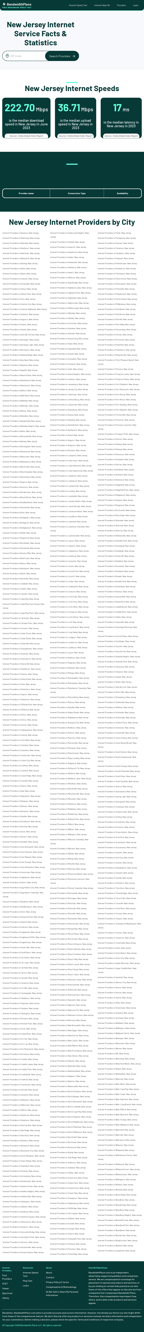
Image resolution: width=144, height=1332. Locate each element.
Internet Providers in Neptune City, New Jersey (69, 1010)
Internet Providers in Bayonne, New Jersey (20, 365)
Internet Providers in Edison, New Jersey (20, 882)
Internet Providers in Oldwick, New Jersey (67, 1218)
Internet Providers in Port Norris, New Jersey (117, 399)
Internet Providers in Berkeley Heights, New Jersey (24, 426)
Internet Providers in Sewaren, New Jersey (116, 672)
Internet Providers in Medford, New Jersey (68, 773)
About (49, 1272)
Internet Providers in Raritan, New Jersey (115, 464)
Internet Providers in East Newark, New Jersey (22, 857)
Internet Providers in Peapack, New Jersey (116, 258)
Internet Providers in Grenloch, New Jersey (21, 1171)
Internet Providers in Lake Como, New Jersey (69, 460)
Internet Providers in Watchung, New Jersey (116, 1058)
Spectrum (7, 1293)
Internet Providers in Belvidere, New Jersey (21, 416)
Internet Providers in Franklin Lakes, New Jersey (23, 1064)
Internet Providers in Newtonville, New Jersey (69, 1086)
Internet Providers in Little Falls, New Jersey (69, 596)
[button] (62, 56)
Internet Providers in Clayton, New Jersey (20, 694)
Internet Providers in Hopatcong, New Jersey (69, 338)
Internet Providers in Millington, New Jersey (68, 834)
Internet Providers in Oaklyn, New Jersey (67, 1172)
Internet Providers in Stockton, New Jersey (116, 827)
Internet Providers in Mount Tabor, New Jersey (69, 974)
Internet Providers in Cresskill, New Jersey (20, 781)
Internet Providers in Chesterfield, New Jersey (22, 679)
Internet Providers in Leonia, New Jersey (67, 566)
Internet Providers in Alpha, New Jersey (19, 268)
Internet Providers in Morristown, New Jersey (69, 939)
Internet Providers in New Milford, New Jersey (69, 1045)
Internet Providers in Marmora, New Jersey (68, 738)
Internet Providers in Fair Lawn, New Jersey (21, 962)
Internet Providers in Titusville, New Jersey (116, 903)
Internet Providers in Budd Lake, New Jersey (21, 558)
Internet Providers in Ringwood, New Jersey (116, 505)
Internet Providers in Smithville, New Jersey (116, 712)
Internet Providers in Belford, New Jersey (20, 390)
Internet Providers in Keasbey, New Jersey (68, 420)
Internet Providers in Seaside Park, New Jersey (118, 661)
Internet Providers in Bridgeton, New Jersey (21, 522)
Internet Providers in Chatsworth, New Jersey (22, 659)
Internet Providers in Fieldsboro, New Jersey (21, 998)
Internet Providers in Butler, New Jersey (19, 573)
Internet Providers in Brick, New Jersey (19, 512)
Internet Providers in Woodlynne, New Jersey (116, 1230)
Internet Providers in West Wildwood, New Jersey (118, 1124)
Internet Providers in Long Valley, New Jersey (69, 632)
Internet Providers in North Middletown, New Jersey (72, 1122)
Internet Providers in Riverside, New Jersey (116, 525)
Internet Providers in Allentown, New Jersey (21, 253)
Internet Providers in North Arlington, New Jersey (71, 1091)
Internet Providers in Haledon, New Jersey (20, 1206)
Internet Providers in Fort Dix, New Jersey (20, 1039)
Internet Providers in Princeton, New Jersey (116, 420)
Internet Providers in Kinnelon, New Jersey (68, 450)
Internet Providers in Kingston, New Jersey (68, 445)
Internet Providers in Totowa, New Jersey (115, 913)
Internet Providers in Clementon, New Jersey (21, 699)
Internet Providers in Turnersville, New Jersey (117, 943)
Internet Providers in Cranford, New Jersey (21, 770)
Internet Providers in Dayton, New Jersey (20, 786)
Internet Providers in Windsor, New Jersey (115, 1184)
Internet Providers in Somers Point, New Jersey (118, 722)
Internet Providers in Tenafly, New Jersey (115, 878)
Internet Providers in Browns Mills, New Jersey (22, 553)
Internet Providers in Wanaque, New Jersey (116, 1038)
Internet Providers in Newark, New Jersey (67, 1061)
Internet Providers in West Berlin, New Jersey (117, 1084)
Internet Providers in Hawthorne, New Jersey (69, 252)
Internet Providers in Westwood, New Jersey (116, 1140)
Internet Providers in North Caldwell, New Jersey (70, 1106)
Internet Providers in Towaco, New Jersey (115, 918)
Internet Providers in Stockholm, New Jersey (116, 822)
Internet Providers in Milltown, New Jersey (68, 848)
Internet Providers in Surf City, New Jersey (115, 857)
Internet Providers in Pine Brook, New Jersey (116, 314)
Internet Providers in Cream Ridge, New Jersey (22, 775)
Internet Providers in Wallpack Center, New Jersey (119, 1033)
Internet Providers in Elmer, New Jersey (19, 912)
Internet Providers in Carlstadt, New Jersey (21, 618)
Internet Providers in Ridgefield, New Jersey (116, 485)
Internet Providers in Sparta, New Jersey (115, 786)
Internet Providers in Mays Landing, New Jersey (70, 758)
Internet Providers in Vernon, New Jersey (115, 987)
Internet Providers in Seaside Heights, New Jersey (119, 656)
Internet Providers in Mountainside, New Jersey (70, 984)
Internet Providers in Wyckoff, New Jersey (115, 1245)
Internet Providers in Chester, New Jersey (20, 674)
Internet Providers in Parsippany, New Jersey (117, 238)
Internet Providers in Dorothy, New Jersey (20, 826)
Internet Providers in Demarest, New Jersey (21, 811)
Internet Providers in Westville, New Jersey (116, 1135)
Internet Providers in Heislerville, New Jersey (69, 262)
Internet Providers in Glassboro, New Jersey (21, 1120)
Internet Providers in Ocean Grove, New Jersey (69, 1188)
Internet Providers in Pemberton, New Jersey (117, 268)
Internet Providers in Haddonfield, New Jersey (22, 1196)
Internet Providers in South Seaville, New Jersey (118, 781)
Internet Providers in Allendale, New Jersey (21, 243)
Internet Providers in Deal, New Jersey (19, 791)
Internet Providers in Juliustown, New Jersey (69, 404)
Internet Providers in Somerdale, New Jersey (116, 717)
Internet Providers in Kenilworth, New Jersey (69, 430)
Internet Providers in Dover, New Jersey (19, 831)
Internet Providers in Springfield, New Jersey (117, 801)
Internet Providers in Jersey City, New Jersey (69, 389)
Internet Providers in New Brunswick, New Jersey (70, 1025)
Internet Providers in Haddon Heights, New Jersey (24, 1191)
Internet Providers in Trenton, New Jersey (115, 932)
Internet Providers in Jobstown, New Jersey (68, 394)
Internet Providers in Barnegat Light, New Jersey (23, 345)
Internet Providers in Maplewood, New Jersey (69, 717)
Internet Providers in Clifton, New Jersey (20, 714)
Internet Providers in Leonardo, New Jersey (68, 561)
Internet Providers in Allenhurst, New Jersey (21, 248)
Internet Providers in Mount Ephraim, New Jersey (70, 949)
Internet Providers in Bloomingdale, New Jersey (23, 472)
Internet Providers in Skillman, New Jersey (115, 707)
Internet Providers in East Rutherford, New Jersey (24, 867)
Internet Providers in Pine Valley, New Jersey (116, 324)
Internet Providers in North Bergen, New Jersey (70, 1096)
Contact (50, 1277)
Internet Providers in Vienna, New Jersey (115, 997)
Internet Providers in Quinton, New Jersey (115, 439)
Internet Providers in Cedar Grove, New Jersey (22, 633)
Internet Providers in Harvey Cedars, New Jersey (23, 1252)
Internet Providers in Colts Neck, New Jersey (21, 740)
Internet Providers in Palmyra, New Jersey (68, 1244)
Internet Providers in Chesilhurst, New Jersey (22, 669)
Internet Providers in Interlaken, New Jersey (68, 359)
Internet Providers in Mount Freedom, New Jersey (71, 954)
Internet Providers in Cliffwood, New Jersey (21, 709)
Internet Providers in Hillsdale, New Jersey (68, 313)
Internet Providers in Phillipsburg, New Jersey (117, 304)
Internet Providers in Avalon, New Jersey (20, 324)
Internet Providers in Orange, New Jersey (67, 1228)
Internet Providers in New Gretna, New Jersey (69, 1035)
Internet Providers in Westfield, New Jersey (116, 1130)
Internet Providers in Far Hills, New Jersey (20, 988)
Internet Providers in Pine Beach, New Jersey (116, 309)
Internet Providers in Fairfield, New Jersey (20, 967)
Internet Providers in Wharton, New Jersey (116, 1145)
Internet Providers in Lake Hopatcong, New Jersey (71, 470)
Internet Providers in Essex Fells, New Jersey (21, 947)
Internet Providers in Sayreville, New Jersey (116, 622)
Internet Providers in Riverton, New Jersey (115, 530)
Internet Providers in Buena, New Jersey (19, 563)
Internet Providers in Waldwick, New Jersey (116, 1023)
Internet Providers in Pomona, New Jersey (115, 369)
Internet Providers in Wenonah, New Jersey (116, 1079)
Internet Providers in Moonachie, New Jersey (69, 918)
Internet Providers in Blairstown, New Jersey (21, 456)
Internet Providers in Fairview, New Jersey (20, 978)
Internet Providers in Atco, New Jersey (19, 299)
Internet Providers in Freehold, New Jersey (21, 1079)
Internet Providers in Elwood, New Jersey (20, 922)
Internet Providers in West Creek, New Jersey (117, 1094)
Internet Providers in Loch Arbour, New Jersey (69, 617)
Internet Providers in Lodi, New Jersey (66, 622)
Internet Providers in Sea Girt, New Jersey (115, 646)
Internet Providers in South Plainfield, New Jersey (119, 771)
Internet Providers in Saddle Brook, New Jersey (118, 607)
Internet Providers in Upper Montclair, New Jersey (119, 963)
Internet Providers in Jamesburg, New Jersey (69, 384)
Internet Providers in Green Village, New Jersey (22, 1161)
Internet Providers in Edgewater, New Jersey (21, 877)
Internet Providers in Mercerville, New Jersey (68, 788)
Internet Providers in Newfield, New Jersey (68, 1066)
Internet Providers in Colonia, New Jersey (20, 735)
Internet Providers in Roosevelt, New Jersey (116, 566)
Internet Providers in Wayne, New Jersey (115, 1069)
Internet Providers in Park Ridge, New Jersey (69, 1254)
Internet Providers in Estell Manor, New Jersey (22, 952)
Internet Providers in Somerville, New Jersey (116, 733)
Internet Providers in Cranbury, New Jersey (21, 765)
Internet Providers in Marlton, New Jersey (67, 733)
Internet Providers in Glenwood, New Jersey (21, 1145)
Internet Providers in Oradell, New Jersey (67, 1223)
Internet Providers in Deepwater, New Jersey (21, 796)
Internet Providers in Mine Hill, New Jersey (67, 864)
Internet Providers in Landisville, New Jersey (69, 496)
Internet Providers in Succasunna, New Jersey (117, 847)
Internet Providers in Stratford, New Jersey (116, 837)
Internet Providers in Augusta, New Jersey (20, 319)
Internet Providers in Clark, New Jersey (19, 684)
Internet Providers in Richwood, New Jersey (116, 479)
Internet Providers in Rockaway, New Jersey (116, 546)
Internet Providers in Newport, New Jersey (68, 1076)
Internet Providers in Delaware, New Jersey (21, 801)
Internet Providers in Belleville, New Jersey (20, 400)
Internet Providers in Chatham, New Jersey (21, 653)
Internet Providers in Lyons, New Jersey (67, 652)
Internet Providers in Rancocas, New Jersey (116, 454)
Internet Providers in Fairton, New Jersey (20, 973)
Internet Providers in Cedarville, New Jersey (21, 643)
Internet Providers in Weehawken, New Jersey (117, 1074)
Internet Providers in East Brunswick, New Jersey (23, 847)
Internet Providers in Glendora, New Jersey (21, 1140)
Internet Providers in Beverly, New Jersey (20, 441)
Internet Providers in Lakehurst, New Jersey (68, 476)
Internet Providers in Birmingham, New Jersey (22, 446)
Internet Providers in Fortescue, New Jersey (21, 1054)
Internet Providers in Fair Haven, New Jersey (21, 957)
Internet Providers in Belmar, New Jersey (20, 411)
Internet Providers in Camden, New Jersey (20, 594)
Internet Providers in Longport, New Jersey (68, 637)
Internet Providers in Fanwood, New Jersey (21, 983)
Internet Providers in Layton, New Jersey (67, 540)
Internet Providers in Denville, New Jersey (20, 816)
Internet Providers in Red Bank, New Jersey (116, 469)
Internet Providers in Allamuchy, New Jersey (21, 238)
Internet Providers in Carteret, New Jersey (21, 628)
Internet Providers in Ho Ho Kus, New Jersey (68, 323)
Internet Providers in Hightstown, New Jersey (69, 303)
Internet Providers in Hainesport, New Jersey (22, 1201)
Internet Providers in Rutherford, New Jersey (116, 601)
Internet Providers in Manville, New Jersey (67, 707)
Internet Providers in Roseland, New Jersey (116, 571)
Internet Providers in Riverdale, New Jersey (116, 520)
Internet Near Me (102, 5)
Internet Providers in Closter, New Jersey (20, 725)
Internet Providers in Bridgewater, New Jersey (22, 528)
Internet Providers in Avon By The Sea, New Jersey (24, 334)
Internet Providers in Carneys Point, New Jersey (23, 623)
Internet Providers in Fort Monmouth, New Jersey (23, 1049)
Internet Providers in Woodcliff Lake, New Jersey (118, 1220)
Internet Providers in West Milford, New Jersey (117, 1109)
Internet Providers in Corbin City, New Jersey (21, 760)
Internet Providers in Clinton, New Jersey (20, 720)
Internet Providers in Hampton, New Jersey (21, 1227)
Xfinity (5, 1298)
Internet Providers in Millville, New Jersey (67, 853)
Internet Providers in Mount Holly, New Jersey (69, 959)
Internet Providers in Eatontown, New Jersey (22, 872)
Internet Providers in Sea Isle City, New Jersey (117, 651)
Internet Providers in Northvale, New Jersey (68, 1142)
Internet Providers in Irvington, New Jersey (68, 364)
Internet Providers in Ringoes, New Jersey (115, 500)
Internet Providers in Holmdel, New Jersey (68, 333)
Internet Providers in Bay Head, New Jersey (21, 360)
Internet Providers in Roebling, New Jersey (115, 561)
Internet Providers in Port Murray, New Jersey (117, 394)
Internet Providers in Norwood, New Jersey (68, 1147)
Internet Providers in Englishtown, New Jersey (22, 942)
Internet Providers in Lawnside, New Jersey (68, 521)
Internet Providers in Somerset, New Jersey (116, 727)
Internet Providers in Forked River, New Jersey (22, 1034)
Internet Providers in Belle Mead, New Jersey (21, 395)
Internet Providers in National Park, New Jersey (70, 995)
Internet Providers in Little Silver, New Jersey (69, 607)
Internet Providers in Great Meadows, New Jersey (23, 1156)
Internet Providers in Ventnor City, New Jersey (117, 982)
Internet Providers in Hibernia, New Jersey (68, 277)
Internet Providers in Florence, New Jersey (20, 1018)
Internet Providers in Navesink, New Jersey (68, 1000)
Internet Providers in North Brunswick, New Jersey (71, 1101)
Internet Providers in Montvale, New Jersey (68, 908)
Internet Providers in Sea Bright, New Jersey (116, 641)
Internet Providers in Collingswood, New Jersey (23, 730)
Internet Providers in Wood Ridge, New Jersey (117, 1194)
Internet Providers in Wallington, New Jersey (116, 1028)
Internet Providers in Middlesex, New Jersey (68, 809)
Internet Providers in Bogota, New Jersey (20, 482)
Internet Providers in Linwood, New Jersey (68, 591)
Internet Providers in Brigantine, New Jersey (21, 538)
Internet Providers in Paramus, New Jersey (68, 1249)
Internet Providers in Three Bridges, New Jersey (118, 893)
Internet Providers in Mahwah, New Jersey (68, 668)
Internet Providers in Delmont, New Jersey (20, 806)
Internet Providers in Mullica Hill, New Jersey (68, 989)
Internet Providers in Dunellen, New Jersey (20, 842)
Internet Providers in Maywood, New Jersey (68, 763)
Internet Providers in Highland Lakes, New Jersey (71, 287)
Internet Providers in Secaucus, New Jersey (116, 666)
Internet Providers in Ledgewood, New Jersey (69, 551)
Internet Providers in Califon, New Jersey (20, 588)
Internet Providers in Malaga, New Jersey (67, 673)
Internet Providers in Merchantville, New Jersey (70, 794)
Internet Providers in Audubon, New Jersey (21, 314)
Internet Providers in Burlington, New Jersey (21, 568)
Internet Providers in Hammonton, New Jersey (22, 1222)
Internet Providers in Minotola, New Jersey (68, 869)
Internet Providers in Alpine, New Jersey (19, 273)
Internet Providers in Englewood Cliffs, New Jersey (24, 937)
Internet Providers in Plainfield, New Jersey (116, 345)
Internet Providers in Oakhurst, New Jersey (68, 1162)
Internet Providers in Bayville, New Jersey (20, 370)
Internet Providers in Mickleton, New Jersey (68, 804)
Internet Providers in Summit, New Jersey (115, 852)
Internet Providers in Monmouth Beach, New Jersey (71, 874)
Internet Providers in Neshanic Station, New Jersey (71, 1015)
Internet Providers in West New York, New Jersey (118, 1114)
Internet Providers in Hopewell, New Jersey (68, 348)
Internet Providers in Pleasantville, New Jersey (117, 355)
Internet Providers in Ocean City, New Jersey (69, 1178)
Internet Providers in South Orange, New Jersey (118, 766)
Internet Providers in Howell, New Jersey (67, 354)
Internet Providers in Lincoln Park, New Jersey (69, 571)
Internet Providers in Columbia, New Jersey (21, 745)
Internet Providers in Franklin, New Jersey (20, 1059)
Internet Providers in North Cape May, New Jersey (71, 1111)
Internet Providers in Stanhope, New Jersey (116, 806)
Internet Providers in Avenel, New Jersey (20, 329)
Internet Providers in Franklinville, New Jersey (22, 1074)
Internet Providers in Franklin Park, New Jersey (22, 1069)
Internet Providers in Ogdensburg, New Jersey (69, 1203)
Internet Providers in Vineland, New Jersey (115, 1013)
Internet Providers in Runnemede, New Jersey (117, 596)
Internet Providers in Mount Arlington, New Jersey (71, 944)
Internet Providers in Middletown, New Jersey (69, 814)
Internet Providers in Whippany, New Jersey (116, 1150)
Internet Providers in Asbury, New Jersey (20, 289)
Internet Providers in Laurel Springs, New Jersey (70, 506)
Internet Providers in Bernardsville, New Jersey (22, 436)
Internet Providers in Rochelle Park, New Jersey (118, 540)
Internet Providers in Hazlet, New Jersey (67, 257)
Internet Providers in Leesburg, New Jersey (68, 556)
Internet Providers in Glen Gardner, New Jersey (22, 1125)
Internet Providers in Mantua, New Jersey (67, 702)
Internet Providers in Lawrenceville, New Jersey (70, 535)
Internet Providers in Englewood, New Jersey (21, 932)
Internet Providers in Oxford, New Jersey (67, 1233)
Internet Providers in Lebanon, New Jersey (68, 546)
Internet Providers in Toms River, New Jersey (116, 908)
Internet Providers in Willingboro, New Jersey (117, 1179)
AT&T (5, 1283)
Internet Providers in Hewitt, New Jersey (67, 272)
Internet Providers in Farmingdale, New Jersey (22, 993)
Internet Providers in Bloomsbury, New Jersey (22, 477)
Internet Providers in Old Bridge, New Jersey (68, 1208)
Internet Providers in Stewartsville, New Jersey (118, 812)
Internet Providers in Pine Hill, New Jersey (115, 319)
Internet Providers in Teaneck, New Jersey (115, 873)
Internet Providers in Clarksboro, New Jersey (22, 689)
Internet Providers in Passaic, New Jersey (115, 243)
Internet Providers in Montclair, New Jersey (68, 903)
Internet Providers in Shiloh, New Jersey (114, 682)
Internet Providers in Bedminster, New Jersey (22, 385)
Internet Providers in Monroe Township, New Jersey (71, 888)
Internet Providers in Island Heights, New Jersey (70, 374)
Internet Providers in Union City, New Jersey (116, 958)
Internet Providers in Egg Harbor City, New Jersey (24, 887)
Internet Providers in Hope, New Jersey (66, 343)
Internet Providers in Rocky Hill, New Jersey (116, 556)
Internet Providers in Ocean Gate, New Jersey (69, 1183)
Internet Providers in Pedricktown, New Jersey (117, 263)
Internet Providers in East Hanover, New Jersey (23, 852)
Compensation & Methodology (61, 1287)
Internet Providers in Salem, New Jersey (114, 617)
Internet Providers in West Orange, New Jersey (117, 1119)
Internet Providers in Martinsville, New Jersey (69, 743)
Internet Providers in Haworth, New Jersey (68, 247)
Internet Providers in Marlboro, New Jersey (68, 727)
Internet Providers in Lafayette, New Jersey (68, 455)
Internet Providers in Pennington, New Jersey (117, 273)
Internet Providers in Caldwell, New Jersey (20, 583)
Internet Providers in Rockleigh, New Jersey (116, 551)
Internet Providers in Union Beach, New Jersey (117, 953)
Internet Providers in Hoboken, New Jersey (68, 328)
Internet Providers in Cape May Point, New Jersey (23, 613)
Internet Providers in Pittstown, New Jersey (116, 339)
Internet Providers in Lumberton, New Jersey (69, 642)
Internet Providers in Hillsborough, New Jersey (69, 308)
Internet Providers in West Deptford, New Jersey (118, 1099)
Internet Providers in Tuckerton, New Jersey (116, 938)
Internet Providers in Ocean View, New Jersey (69, 1193)
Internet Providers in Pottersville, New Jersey (117, 415)
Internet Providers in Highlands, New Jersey (68, 298)
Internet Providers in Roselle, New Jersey (115, 576)
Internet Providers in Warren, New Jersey (115, 1048)
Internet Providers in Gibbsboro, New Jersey (21, 1100)
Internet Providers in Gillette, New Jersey (20, 1110)
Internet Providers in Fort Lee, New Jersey (20, 1044)
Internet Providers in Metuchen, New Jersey (68, 799)
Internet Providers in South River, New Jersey (117, 776)
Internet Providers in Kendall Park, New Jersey (69, 425)
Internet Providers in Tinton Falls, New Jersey (117, 898)
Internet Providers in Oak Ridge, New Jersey (68, 1157)
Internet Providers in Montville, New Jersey (68, 913)
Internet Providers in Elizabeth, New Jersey (21, 901)
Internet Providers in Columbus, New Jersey (21, 750)
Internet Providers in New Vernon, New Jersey (69, 1056)
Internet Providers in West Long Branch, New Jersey (120, 1104)
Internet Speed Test (78, 5)
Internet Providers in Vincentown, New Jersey (117, 1008)
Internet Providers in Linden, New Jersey (67, 581)
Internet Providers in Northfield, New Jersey (68, 1137)
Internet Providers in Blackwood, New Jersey (21, 451)
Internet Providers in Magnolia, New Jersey (68, 662)
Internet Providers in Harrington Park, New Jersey (24, 1237)
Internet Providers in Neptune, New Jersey (68, 1005)
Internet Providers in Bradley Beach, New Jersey (23, 502)
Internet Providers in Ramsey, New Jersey (115, 449)
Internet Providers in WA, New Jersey (113, 1053)
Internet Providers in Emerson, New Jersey (21, 927)
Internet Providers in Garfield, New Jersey (20, 1089)
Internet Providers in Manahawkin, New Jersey (69, 678)
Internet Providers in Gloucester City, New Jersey (23, 1150)
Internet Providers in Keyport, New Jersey (67, 440)
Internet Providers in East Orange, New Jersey (22, 862)
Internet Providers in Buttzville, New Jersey (21, 578)
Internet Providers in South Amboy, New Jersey (118, 738)
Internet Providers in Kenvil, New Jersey (67, 435)
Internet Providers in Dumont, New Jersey (20, 836)
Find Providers (7, 1277)
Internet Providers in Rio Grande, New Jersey (116, 510)
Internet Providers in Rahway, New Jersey (115, 444)
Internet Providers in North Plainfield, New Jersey (71, 1127)
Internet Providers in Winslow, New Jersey (115, 1189)
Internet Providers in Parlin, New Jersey (114, 233)
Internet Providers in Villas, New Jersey (114, 1002)
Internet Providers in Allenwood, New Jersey (21, 258)
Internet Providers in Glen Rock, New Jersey (21, 1135)
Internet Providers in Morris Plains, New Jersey (69, 934)
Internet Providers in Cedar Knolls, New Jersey (22, 638)
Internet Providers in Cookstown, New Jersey (22, 755)
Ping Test (27, 1280)
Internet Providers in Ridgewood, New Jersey (117, 495)
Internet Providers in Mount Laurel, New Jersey (70, 964)
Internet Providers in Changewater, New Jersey (23, 648)
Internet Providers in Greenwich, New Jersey (21, 1166)
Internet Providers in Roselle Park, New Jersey (117, 581)
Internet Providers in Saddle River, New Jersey (117, 612)
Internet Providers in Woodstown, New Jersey (117, 1235)
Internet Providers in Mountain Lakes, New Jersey (71, 979)
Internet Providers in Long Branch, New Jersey (69, 627)
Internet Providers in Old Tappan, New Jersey (69, 1213)
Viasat (5, 1288)
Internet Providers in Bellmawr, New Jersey (21, 406)
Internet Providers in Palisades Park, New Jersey (71, 1239)
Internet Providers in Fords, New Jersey (19, 1028)
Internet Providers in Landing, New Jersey (68, 491)
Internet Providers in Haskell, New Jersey (67, 242)
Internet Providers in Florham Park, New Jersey (23, 1023)
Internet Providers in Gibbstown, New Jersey (21, 1105)
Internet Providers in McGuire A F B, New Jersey (70, 768)
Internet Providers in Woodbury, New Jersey (116, 1210)
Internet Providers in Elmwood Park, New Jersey (23, 917)
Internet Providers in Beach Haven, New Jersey (22, 375)
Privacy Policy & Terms (57, 1282)
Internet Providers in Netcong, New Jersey (68, 1020)
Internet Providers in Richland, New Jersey (115, 474)
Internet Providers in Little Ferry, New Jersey (69, 601)
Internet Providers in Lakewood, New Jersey (69, 481)
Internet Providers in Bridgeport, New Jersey (21, 517)
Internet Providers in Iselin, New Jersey (66, 369)
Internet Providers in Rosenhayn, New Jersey (116, 586)
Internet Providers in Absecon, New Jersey (21, 233)
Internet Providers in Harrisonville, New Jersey (22, 1247)
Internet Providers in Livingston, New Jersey (69, 612)
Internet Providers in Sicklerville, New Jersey (116, 702)
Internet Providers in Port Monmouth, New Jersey (118, 389)
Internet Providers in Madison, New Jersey (68, 657)
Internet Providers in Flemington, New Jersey (22, 1013)
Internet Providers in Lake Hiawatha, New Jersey (71, 465)
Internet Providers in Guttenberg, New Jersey (22, 1176)
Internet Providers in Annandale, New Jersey (21, 284)
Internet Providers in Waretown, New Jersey (116, 1043)
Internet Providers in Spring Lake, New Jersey (117, 796)
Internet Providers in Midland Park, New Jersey (70, 819)
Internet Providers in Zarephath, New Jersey (116, 1250)
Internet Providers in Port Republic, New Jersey (118, 409)
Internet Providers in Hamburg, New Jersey (21, 1211)
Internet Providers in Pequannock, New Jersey (117, 294)
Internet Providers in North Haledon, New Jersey (70, 1117)
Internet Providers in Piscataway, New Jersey (117, 329)
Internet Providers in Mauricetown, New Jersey (69, 753)
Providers (121, 5)
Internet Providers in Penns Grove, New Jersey (117, 278)
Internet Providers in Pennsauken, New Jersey (117, 284)
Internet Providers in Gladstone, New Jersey (21, 1115)
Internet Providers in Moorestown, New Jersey (69, 923)
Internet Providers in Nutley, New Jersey (67, 1152)
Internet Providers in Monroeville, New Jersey (69, 893)
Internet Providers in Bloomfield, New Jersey (21, 467)
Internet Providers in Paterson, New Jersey (116, 248)
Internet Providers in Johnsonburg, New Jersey (70, 399)
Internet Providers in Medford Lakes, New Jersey (70, 778)
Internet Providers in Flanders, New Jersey (21, 1008)
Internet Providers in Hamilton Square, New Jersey (24, 1217)
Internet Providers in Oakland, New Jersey (68, 1167)
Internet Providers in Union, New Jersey (114, 948)
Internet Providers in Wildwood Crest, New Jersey (119, 1169)
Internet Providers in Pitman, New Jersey (115, 334)
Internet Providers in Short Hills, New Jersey (116, 692)
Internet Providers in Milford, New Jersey (67, 824)
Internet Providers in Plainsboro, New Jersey (116, 350)
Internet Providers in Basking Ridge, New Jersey (23, 355)
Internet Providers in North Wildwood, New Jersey (71, 1132)
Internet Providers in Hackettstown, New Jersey (23, 1186)
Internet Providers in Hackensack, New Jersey (22, 1181)
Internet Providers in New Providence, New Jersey (71, 1050)
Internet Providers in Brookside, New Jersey (21, 548)
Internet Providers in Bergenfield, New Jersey (22, 421)
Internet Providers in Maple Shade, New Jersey (69, 712)
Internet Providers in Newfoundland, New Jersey (70, 1071)
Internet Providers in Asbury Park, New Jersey (22, 294)
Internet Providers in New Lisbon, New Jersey (69, 1040)
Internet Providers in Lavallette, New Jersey (68, 516)
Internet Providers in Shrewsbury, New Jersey (117, 697)
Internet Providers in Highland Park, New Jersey (70, 293)
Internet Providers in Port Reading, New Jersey (117, 404)
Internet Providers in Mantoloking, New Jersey (69, 697)
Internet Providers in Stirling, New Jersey (115, 817)
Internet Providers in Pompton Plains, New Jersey (119, 379)
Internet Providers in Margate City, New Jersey (69, 722)
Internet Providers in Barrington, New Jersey (21, 350)
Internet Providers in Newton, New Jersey (67, 1081)
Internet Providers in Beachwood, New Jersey (22, 380)
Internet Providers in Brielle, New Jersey (19, 533)
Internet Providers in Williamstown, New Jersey (118, 1174)
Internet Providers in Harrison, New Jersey (20, 1242)
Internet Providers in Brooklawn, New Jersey (21, 543)
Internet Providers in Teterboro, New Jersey (116, 883)
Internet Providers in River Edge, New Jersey (116, 515)
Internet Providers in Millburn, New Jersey (67, 829)
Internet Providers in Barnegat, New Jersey (21, 339)
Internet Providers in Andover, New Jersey (20, 278)
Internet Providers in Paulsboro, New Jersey (116, 253)
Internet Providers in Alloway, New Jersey (20, 263)
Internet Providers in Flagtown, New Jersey (21, 1003)
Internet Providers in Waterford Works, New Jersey (119, 1063)
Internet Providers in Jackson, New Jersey (68, 379)
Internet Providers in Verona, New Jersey (115, 992)
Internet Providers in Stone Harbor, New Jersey (118, 832)
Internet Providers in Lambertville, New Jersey (69, 486)
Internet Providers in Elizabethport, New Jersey (23, 906)
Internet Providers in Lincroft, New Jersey (68, 576)
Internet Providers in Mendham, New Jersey (68, 783)
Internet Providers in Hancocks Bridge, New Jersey (24, 1232)
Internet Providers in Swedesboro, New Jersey (117, 867)
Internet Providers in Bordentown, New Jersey (22, 492)
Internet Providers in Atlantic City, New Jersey (22, 304)
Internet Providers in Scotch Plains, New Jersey (118, 636)
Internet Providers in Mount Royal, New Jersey (69, 969)
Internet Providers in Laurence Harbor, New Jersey (71, 511)
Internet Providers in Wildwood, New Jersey (116, 1164)
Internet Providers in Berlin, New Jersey (19, 431)
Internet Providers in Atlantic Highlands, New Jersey (25, 309)
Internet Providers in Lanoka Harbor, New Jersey (71, 501)
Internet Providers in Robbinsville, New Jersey (117, 535)
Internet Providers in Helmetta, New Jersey (68, 267)
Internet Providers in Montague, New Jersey (68, 898)
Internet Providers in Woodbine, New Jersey (116, 1200)
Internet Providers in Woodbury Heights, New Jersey (120, 1215)
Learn (135, 5)
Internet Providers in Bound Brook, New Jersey (22, 497)
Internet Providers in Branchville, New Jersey (21, 507)
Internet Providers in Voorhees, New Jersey (116, 1018)
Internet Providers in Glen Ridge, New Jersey (21, 1130)
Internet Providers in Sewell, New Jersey (115, 677)
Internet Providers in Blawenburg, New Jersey (22, 461)
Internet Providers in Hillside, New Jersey (67, 318)
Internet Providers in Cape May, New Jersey (21, 599)
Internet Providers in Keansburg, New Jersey (69, 409)
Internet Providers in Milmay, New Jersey (67, 858)
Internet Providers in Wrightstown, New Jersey (117, 1240)
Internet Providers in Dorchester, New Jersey (21, 821)
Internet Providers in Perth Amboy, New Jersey (117, 299)
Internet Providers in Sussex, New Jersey (115, 862)
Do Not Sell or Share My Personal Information (62, 1293)
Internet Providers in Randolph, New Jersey (116, 459)
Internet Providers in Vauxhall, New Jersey (115, 977)
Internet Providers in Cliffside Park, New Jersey (23, 704)
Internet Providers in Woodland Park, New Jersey (118, 1225)
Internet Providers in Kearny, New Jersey (67, 415)
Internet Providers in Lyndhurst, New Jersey (68, 647)
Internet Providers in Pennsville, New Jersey (116, 289)
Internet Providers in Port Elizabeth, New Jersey (118, 384)
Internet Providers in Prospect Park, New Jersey (118, 434)
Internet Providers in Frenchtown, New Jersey (22, 1084)
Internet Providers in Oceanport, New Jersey (69, 1198)
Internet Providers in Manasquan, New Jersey (69, 683)
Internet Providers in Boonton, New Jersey (20, 487)
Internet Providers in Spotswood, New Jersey (117, 791)
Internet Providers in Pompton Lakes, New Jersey (119, 374)
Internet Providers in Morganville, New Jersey (69, 928)
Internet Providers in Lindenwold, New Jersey (69, 586)
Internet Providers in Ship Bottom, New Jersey (117, 687)
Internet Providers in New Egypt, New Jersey (69, 1030)
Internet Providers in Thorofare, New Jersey (116, 888)
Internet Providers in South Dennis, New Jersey (117, 752)
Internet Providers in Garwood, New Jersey (21, 1095)
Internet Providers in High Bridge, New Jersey (69, 282)
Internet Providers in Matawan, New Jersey (68, 748)
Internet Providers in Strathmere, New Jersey (117, 842)
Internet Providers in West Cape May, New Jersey (118, 1089)
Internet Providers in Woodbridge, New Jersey (117, 1205)
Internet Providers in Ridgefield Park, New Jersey (118, 490)
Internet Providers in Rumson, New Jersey (115, 591)
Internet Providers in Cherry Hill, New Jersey (21, 664)
